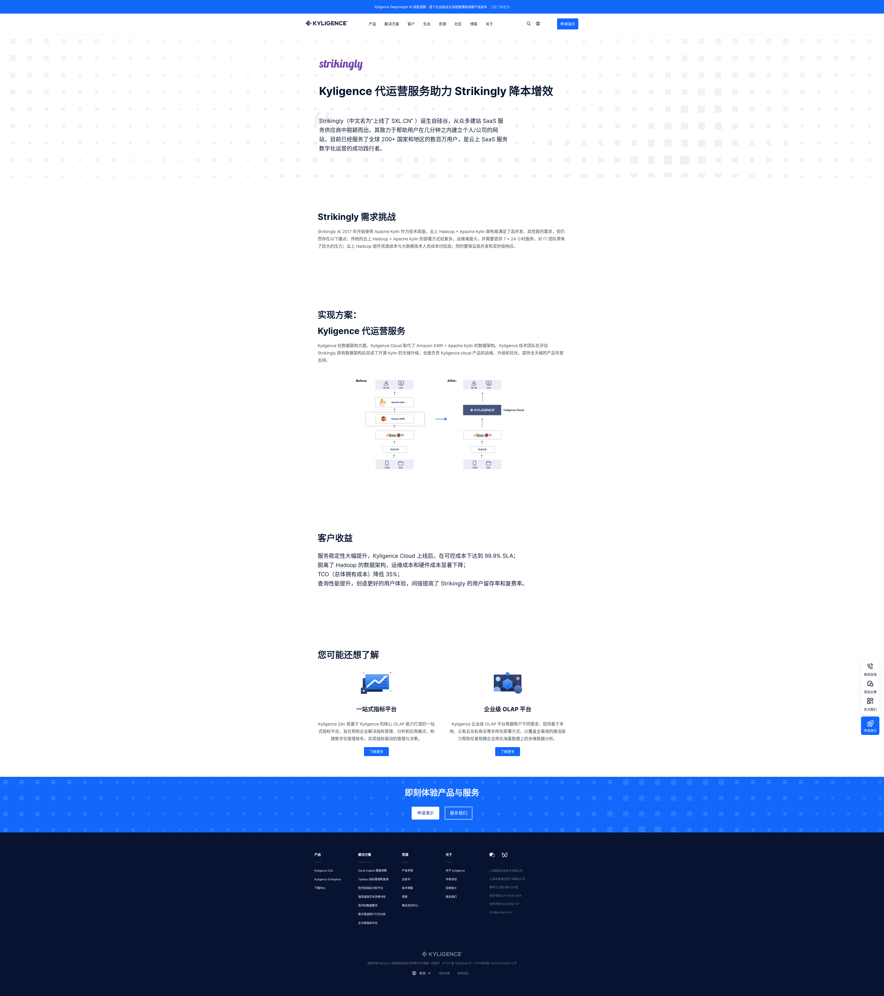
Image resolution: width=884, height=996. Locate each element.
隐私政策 (444, 973)
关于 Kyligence (455, 870)
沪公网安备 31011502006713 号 (496, 963)
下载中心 (320, 888)
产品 (372, 24)
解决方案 (391, 24)
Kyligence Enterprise (327, 879)
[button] (376, 751)
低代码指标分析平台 (370, 888)
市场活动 (451, 879)
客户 (411, 24)
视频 (404, 896)
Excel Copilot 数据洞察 (372, 870)
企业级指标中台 (368, 923)
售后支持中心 (410, 905)
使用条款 (462, 973)
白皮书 (406, 879)
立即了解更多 (500, 7)
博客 (473, 24)
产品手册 (407, 870)
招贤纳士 (451, 888)
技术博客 (407, 888)
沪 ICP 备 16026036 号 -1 (459, 963)
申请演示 (567, 24)
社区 (458, 24)
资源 (442, 24)
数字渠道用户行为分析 (372, 914)
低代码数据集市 (368, 905)
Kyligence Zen (323, 870)
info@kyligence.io (500, 912)
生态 (426, 24)
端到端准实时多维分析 (372, 896)
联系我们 (458, 813)
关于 (489, 24)
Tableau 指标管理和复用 (373, 879)
